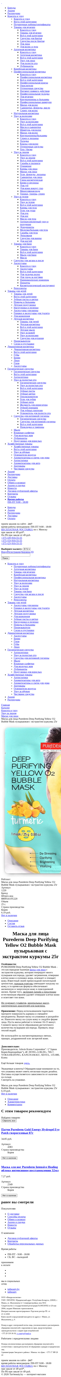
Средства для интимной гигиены (31, 416)
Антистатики (21, 460)
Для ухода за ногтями (31, 277)
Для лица (25, 44)
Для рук (24, 213)
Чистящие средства (24, 468)
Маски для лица (28, 171)
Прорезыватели (22, 341)
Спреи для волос (29, 110)
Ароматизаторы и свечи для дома (31, 457)
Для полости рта (29, 63)
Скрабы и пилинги (30, 163)
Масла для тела (28, 219)
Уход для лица (27, 60)
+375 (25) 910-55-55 (11, 543)
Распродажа (14, 13)
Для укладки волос (30, 274)
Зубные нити (27, 402)
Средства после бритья (32, 41)
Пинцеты (25, 282)
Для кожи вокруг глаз (31, 188)
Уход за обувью (22, 452)
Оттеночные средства (31, 88)
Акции (11, 10)
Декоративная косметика (21, 346)
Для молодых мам (23, 435)
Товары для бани (23, 244)
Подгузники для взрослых (28, 441)
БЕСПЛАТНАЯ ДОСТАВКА (17, 529)
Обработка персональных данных (26, 1243)
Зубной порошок (29, 407)
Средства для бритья (31, 38)
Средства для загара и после (29, 260)
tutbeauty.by (14, 1289)
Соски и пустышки (24, 343)
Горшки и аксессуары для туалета (32, 313)
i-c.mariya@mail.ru (24, 1333)
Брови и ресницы (29, 182)
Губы (16, 355)
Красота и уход (16, 16)
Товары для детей (17, 291)
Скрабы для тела (29, 232)
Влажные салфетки (24, 432)
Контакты (13, 493)
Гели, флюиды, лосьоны (33, 174)
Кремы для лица (28, 169)
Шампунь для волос (30, 130)
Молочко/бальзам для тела (34, 230)
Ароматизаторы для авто (27, 463)
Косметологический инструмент (37, 285)
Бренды (12, 7)
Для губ (24, 185)
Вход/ (4, 552)
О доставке (13, 1214)
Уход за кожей (27, 332)
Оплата (11, 480)
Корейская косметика (25, 69)
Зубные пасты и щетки (26, 299)
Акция (11, 471)
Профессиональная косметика (30, 71)
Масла (23, 257)
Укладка (24, 141)
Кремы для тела (28, 207)
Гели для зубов (28, 399)
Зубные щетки (27, 393)
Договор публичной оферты (23, 491)
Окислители (26, 85)
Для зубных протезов (31, 410)
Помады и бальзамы (24, 302)
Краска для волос (29, 144)
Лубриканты (26, 66)
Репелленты (20, 288)
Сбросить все (9, 1121)
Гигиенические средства (21, 368)
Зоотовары (19, 466)
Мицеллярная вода (30, 191)
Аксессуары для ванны (26, 310)
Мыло (17, 430)
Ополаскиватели (29, 396)
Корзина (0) (27, 552)
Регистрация (14, 552)
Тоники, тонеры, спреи (32, 194)
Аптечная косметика (25, 49)
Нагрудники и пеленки (26, 307)
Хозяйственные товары (20, 443)
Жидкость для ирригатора (34, 405)
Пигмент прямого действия (34, 91)
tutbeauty (12, 1292)
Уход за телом (21, 196)
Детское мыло (27, 330)
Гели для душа (27, 210)
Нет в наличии (9, 915)
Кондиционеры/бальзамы (33, 135)
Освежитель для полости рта (35, 413)
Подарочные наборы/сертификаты (32, 24)
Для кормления (22, 316)
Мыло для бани (28, 255)
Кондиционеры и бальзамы (34, 99)
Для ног (24, 216)
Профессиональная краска (34, 82)
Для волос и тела (29, 46)
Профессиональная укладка (34, 94)
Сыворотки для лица (31, 177)
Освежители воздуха (25, 455)
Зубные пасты (27, 391)
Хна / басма (26, 149)
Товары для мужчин (24, 27)
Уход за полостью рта (25, 380)
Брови (17, 357)
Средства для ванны (31, 238)
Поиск (5, 558)
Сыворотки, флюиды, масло (35, 107)
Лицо (17, 360)
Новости (12, 488)
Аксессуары (20, 263)
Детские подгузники (25, 305)
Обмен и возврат (16, 482)
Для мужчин (26, 96)
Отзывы (12, 496)
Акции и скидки (16, 485)
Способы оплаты (17, 1216)
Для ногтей (26, 241)
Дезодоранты (27, 227)
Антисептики (21, 377)
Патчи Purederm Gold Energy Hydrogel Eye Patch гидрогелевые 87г (30, 1131)
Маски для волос (29, 105)
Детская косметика (24, 318)
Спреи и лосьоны (29, 138)
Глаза (16, 363)
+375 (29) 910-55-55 (11, 538)
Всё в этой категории (25, 21)
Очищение (25, 166)
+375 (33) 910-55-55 (11, 540)
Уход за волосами (23, 116)
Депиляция (26, 235)
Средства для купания (32, 338)
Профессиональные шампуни (36, 102)
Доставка (12, 477)
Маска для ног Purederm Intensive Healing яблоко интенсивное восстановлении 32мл (30, 1168)
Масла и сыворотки (30, 127)
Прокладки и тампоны (32, 427)
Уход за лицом (21, 152)
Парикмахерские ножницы (34, 280)
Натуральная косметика (26, 113)
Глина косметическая (31, 180)
